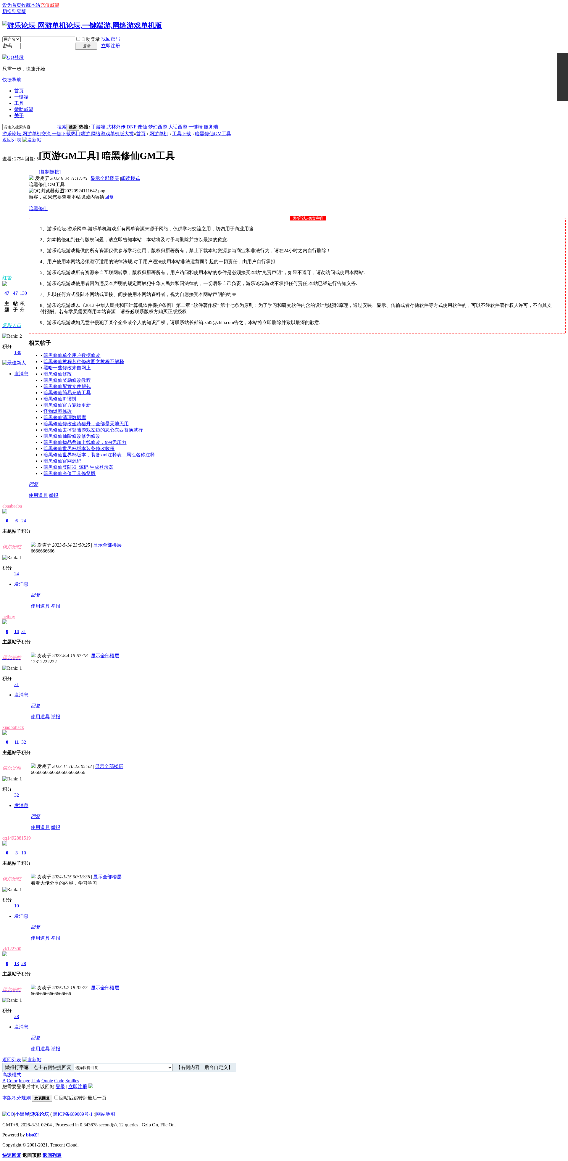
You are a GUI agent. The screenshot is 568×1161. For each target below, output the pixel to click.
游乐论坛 (39, 1114)
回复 (109, 196)
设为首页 (11, 5)
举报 (53, 495)
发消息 (21, 373)
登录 (60, 1086)
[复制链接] (50, 171)
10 (23, 852)
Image (24, 1080)
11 (16, 742)
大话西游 (177, 126)
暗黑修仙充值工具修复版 (69, 473)
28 (23, 963)
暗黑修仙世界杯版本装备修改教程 (78, 448)
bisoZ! (32, 1134)
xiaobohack (13, 727)
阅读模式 (130, 178)
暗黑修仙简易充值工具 (67, 392)
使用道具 (38, 495)
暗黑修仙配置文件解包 (67, 386)
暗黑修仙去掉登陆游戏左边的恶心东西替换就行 (93, 429)
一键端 (21, 96)
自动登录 (90, 39)
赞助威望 (23, 109)
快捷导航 (11, 79)
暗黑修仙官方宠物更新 (67, 405)
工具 (19, 103)
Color (12, 1080)
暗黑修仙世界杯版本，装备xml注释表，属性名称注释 (99, 454)
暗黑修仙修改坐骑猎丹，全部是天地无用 (86, 423)
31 (23, 631)
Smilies (72, 1080)
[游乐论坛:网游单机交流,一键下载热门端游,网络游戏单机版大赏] (82, 25)
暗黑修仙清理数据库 (64, 417)
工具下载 (181, 133)
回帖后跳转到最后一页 (82, 1097)
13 (16, 963)
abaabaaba (12, 505)
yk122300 (11, 948)
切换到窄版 (14, 11)
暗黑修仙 (38, 208)
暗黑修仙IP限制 (59, 398)
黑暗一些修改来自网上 (67, 367)
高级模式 (11, 1074)
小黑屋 (22, 1114)
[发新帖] (31, 139)
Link (35, 1080)
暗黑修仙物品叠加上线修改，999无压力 (84, 442)
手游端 (98, 126)
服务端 (211, 126)
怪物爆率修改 (57, 411)
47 (6, 293)
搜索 (62, 126)
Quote (47, 1080)
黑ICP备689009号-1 (73, 1114)
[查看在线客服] (562, 77)
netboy (8, 616)
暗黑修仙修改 (57, 373)
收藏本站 (30, 5)
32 (23, 742)
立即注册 (110, 45)
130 (23, 293)
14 (16, 631)
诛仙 (142, 126)
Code (59, 1080)
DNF (131, 126)
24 (23, 520)
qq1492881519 (16, 837)
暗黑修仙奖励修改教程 (67, 380)
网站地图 (105, 1114)
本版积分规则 (16, 1097)
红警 (7, 277)
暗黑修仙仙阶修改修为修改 (71, 436)
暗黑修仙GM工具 (213, 133)
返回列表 (11, 139)
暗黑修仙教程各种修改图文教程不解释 (83, 361)
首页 (19, 90)
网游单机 (158, 133)
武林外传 (115, 126)
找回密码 (110, 38)
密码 (7, 45)
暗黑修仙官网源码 (62, 460)
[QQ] (8, 1114)
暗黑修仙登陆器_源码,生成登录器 (78, 467)
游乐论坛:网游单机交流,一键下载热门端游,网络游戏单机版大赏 (68, 133)
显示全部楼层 (105, 178)
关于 (19, 115)
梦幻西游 (157, 126)
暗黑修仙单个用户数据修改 (71, 355)
